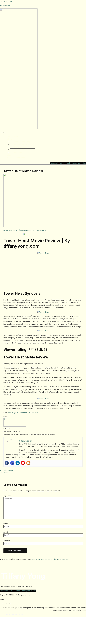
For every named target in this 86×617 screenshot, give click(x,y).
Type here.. (7, 496)
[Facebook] (7, 463)
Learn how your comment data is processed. (50, 559)
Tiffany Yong (5, 5)
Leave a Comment (11, 230)
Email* (6, 532)
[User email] (28, 463)
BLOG (8, 603)
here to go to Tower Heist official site (23, 412)
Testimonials (19, 152)
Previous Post (6, 470)
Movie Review (25, 230)
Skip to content (6, 1)
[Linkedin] (17, 463)
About (9, 139)
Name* (6, 523)
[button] (43, 132)
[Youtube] (23, 463)
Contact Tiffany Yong (16, 158)
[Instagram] (12, 463)
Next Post (5, 473)
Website (6, 541)
